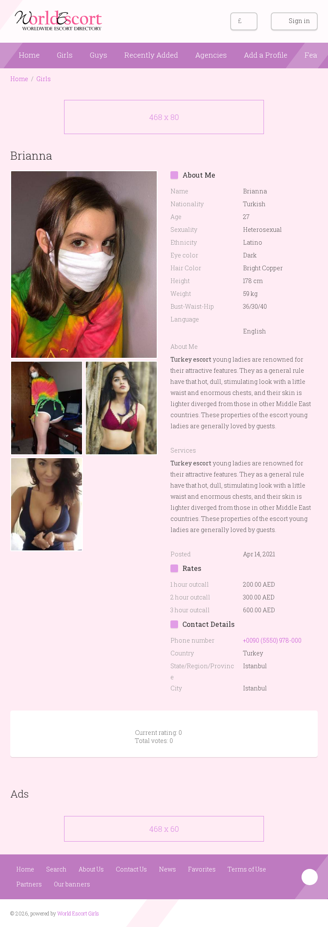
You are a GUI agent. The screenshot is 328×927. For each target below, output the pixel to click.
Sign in (299, 21)
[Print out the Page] (293, 155)
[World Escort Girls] (59, 20)
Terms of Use (247, 869)
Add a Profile (265, 55)
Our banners (72, 884)
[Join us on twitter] (310, 912)
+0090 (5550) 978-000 (272, 640)
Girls (65, 55)
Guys (98, 55)
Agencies (211, 55)
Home (29, 55)
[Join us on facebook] (294, 912)
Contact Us (131, 869)
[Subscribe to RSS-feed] (277, 912)
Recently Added (151, 55)
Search (56, 869)
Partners (29, 884)
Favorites (202, 869)
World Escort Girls (78, 913)
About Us (91, 869)
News (167, 869)
